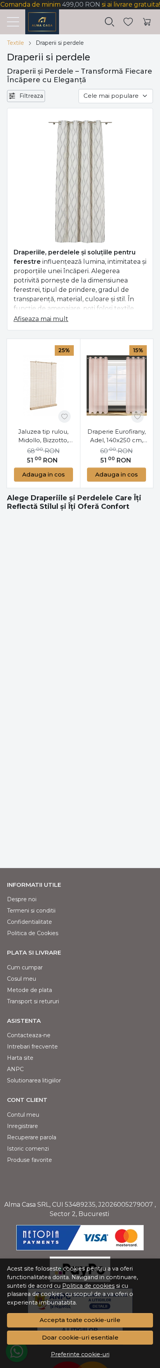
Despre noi (22, 899)
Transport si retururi (33, 1001)
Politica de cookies (88, 1285)
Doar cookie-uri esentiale (80, 1337)
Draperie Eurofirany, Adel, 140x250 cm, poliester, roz (116, 436)
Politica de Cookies (32, 933)
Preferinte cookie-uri (80, 1354)
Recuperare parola (31, 1137)
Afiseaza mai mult (41, 319)
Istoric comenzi (28, 1148)
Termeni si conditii (31, 910)
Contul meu (23, 1114)
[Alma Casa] (39, 21)
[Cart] (147, 22)
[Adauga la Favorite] (64, 416)
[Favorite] (128, 22)
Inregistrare (22, 1126)
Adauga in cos (43, 474)
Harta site (20, 1057)
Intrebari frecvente (32, 1046)
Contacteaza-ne (28, 1035)
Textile (15, 42)
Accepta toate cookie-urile (80, 1320)
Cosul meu (21, 978)
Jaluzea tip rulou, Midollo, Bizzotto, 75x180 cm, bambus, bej (43, 436)
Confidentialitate (29, 921)
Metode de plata (29, 990)
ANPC (15, 1069)
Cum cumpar (25, 967)
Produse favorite (29, 1159)
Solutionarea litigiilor (34, 1080)
